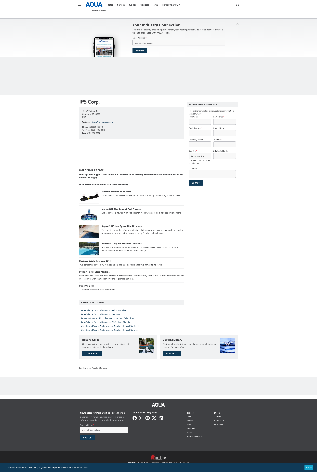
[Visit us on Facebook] (134, 417)
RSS (177, 462)
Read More (172, 353)
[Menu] (79, 4)
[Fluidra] (153, 14)
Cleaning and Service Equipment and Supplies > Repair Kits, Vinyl (109, 330)
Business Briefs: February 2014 (95, 261)
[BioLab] (195, 14)
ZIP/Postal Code (220, 151)
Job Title (217, 139)
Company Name (196, 139)
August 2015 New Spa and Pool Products (122, 226)
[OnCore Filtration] (113, 14)
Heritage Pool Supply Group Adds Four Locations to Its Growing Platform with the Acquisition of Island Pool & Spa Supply (131, 176)
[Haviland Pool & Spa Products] (182, 14)
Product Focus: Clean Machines (94, 271)
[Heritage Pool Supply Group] (127, 14)
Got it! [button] (309, 468)
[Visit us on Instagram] (141, 417)
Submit (196, 183)
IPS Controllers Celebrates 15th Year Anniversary (103, 184)
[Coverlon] (140, 14)
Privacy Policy (167, 462)
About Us (132, 462)
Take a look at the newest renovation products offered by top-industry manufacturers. (141, 195)
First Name (194, 117)
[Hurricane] (168, 14)
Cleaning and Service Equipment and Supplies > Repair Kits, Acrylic (110, 326)
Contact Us (143, 462)
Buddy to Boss (86, 285)
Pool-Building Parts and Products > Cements (100, 314)
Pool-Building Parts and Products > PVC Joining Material (105, 322)
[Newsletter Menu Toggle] (237, 4)
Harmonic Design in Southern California (122, 243)
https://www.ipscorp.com (102, 122)
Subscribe (154, 462)
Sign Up (140, 50)
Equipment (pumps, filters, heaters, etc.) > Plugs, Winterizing (108, 318)
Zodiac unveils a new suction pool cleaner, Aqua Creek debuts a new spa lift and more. (141, 213)
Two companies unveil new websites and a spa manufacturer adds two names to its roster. (121, 265)
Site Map (185, 462)
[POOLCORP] (99, 14)
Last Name (218, 117)
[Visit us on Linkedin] (161, 417)
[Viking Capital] (208, 14)
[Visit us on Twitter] (154, 417)
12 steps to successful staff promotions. (97, 289)
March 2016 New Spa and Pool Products (122, 209)
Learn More (92, 353)
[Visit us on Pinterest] (147, 417)
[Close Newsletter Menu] (237, 23)
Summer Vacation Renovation (116, 191)
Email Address (139, 38)
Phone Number (220, 128)
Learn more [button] (82, 467)
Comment (193, 168)
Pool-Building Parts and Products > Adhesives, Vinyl (103, 310)
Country (193, 151)
